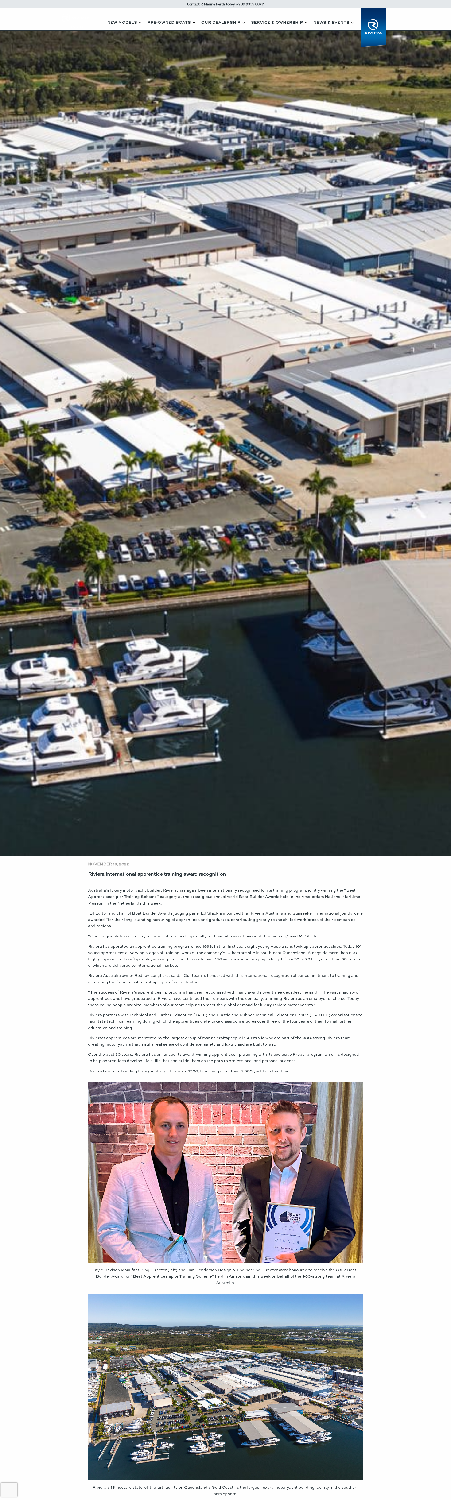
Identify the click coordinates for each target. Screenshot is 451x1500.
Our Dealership (221, 22)
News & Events (331, 22)
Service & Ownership (277, 22)
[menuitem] (124, 19)
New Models (122, 22)
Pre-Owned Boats (169, 22)
